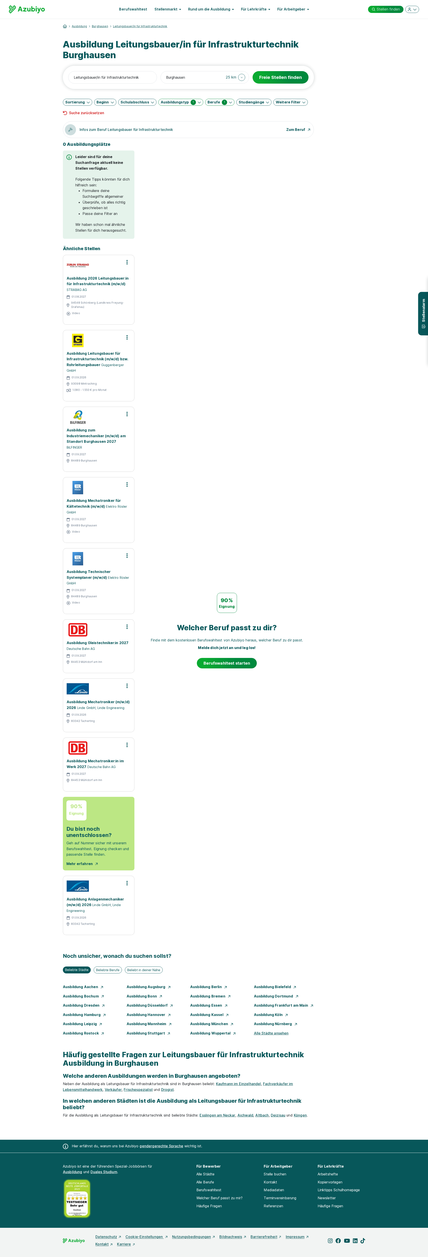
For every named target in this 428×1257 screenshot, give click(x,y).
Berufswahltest (133, 9)
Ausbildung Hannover (146, 1014)
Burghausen (100, 26)
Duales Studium (104, 1172)
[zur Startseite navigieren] (65, 26)
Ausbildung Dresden (81, 1005)
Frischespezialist (138, 1089)
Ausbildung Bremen (208, 996)
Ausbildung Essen (206, 1005)
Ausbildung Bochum (81, 996)
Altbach (262, 1115)
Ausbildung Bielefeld (273, 987)
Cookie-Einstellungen (145, 1236)
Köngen (300, 1115)
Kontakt (270, 1182)
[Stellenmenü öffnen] (127, 262)
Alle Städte (205, 1174)
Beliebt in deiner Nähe (143, 970)
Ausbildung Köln (269, 1014)
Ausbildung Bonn (142, 996)
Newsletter (327, 1198)
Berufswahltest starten (227, 663)
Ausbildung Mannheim (147, 1024)
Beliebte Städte (76, 970)
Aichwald (245, 1115)
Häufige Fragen (209, 1206)
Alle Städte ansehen (271, 1033)
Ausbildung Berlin (206, 987)
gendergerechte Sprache (161, 1146)
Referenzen (273, 1206)
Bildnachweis (230, 1236)
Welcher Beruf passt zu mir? (219, 1198)
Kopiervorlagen (330, 1182)
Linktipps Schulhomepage (339, 1190)
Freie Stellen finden (280, 77)
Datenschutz (106, 1236)
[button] (235, 77)
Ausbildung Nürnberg (273, 1024)
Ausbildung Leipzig (80, 1024)
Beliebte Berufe (107, 970)
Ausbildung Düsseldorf (148, 1005)
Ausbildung (79, 26)
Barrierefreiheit (264, 1236)
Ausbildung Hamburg (82, 1014)
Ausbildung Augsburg (146, 987)
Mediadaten (274, 1190)
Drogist (167, 1089)
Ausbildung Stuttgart (146, 1033)
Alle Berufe (205, 1182)
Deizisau (278, 1115)
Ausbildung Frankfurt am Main (281, 1005)
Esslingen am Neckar (217, 1115)
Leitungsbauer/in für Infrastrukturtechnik (140, 26)
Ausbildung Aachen (81, 987)
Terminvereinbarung (280, 1198)
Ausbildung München (209, 1024)
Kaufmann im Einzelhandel (238, 1084)
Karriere (124, 1244)
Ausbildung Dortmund (274, 996)
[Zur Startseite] (27, 9)
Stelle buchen (275, 1174)
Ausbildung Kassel (207, 1014)
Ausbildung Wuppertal (210, 1033)
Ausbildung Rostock (81, 1033)
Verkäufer (113, 1089)
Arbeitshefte (328, 1174)
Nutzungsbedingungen (191, 1236)
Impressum (295, 1236)
